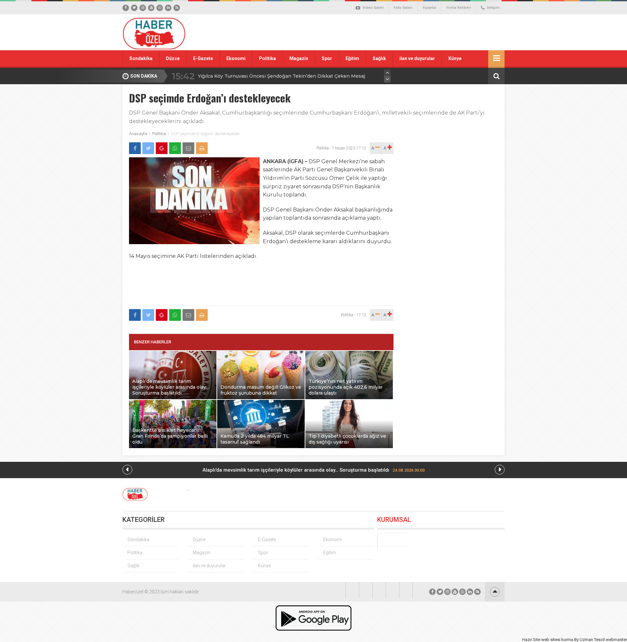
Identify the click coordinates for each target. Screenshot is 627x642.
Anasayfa (138, 133)
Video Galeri (373, 8)
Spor (327, 58)
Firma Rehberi (458, 8)
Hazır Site (531, 639)
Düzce (173, 58)
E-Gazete (203, 58)
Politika (267, 58)
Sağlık (379, 58)
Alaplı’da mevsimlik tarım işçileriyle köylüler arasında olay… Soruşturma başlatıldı (313, 470)
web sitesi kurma (557, 639)
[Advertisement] (387, 32)
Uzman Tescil (592, 639)
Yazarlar (429, 8)
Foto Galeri (403, 8)
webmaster (616, 639)
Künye (454, 58)
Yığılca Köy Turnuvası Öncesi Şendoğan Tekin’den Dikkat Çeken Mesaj (281, 76)
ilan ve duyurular (417, 58)
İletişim (493, 8)
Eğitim (352, 58)
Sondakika (141, 58)
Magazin (298, 58)
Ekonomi (236, 58)
